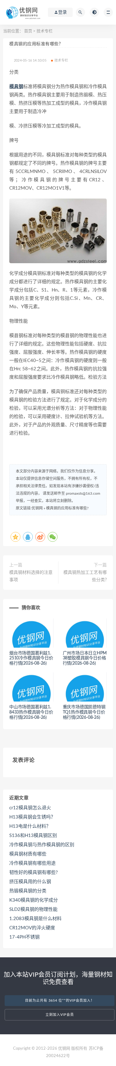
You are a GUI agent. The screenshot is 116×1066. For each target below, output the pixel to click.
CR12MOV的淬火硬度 (32, 928)
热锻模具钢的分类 (27, 891)
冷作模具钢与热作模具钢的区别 (41, 845)
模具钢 (16, 86)
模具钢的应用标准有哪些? (67, 508)
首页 (28, 31)
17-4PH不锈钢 (24, 937)
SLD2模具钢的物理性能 (33, 909)
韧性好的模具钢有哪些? (33, 872)
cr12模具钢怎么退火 (30, 808)
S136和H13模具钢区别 (33, 835)
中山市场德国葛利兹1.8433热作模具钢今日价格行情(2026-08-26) (31, 712)
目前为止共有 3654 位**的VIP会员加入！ (59, 1000)
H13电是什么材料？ (30, 826)
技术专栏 (45, 31)
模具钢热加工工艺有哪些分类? (85, 576)
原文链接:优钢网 (29, 508)
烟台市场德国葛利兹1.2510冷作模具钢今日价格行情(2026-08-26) (31, 658)
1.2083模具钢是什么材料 (35, 918)
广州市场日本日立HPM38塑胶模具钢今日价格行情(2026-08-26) (85, 658)
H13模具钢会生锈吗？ (32, 817)
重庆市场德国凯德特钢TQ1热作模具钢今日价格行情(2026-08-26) (84, 712)
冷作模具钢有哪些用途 (32, 863)
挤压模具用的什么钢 (30, 881)
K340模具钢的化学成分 (33, 900)
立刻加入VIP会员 (59, 1014)
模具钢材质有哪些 (27, 854)
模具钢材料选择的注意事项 (31, 576)
